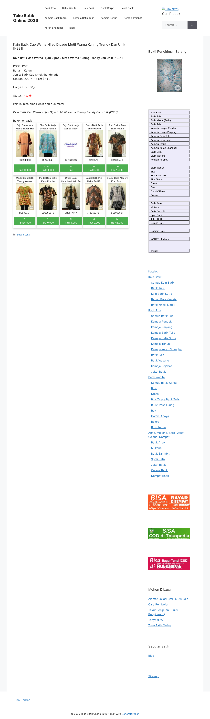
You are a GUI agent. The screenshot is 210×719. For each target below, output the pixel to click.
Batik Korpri (107, 8)
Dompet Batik (158, 231)
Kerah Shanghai (54, 27)
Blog (72, 27)
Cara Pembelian (158, 604)
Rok (153, 187)
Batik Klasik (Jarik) (161, 120)
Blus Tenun (156, 179)
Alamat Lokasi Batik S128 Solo (168, 599)
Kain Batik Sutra (161, 293)
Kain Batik (88, 8)
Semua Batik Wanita (164, 382)
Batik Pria (50, 8)
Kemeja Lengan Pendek (163, 128)
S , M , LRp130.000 (48, 168)
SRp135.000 (25, 221)
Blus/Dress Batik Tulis (165, 399)
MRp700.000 (94, 168)
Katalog (153, 271)
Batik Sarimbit (158, 211)
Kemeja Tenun (109, 17)
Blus (153, 171)
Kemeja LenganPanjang (163, 132)
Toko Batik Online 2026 (25, 18)
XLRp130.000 (25, 168)
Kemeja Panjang (161, 327)
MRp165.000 (71, 221)
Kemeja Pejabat (133, 17)
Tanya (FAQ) (156, 619)
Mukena (155, 207)
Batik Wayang (158, 155)
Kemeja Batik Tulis (83, 17)
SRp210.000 (48, 221)
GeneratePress (130, 713)
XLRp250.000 (94, 221)
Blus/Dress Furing (162, 405)
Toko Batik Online (159, 625)
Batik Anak (156, 203)
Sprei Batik (156, 215)
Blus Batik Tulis (159, 175)
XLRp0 (71, 168)
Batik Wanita (69, 8)
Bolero (154, 195)
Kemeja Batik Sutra (55, 17)
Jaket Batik (127, 8)
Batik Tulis (156, 116)
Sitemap (153, 676)
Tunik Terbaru (22, 700)
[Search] (192, 25)
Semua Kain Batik (162, 282)
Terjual (154, 251)
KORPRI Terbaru (160, 239)
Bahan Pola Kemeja (164, 299)
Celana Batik (157, 223)
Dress (154, 183)
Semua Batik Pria (162, 316)
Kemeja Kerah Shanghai (164, 147)
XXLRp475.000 (117, 168)
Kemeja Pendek (161, 321)
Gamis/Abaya (158, 191)
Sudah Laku (23, 234)
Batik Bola (156, 151)
